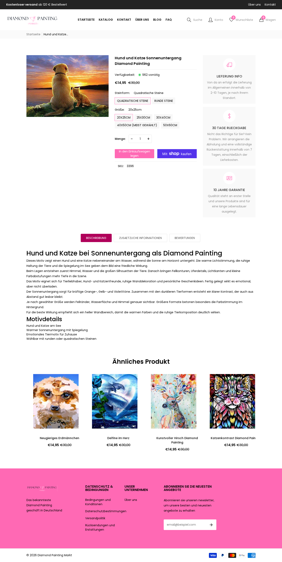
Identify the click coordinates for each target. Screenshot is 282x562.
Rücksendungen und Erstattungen (100, 527)
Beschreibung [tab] (96, 238)
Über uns (254, 4)
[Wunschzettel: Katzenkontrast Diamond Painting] (213, 381)
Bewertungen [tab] (185, 238)
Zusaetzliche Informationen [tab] (140, 238)
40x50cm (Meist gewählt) (137, 125)
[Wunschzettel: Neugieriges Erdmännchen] (37, 381)
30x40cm (163, 117)
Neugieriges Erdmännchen (52, 438)
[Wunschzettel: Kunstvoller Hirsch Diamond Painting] (154, 381)
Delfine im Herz (112, 438)
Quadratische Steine (132, 101)
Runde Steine (163, 101)
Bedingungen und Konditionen (98, 502)
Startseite (33, 34)
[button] (267, 20)
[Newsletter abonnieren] (211, 525)
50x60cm (170, 125)
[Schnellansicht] (37, 389)
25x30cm (143, 117)
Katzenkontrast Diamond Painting (229, 438)
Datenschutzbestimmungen (105, 511)
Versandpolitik (95, 518)
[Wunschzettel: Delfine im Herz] (95, 381)
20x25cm (123, 117)
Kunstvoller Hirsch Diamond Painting (170, 440)
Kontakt (270, 4)
